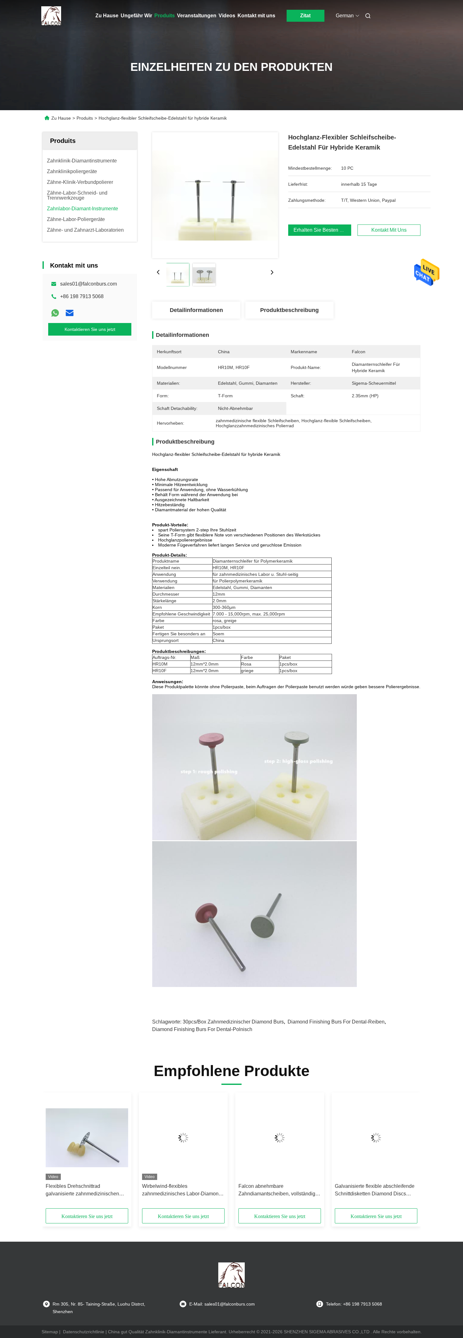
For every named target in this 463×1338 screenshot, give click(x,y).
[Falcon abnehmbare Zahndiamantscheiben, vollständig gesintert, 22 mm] (279, 1138)
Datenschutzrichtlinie (83, 1331)
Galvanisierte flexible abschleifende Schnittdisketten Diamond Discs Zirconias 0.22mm (374, 1190)
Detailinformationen (196, 310)
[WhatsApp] (55, 313)
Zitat (305, 15)
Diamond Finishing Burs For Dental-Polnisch (202, 1029)
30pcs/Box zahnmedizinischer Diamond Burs (233, 1021)
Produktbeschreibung (289, 310)
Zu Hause (106, 15)
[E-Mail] (70, 313)
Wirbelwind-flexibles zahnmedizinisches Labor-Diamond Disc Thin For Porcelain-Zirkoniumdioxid (181, 1190)
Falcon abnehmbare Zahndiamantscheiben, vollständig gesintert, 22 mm (276, 1190)
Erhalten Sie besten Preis (322, 230)
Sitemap (50, 1331)
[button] (54, 1152)
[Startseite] (51, 15)
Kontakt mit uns (256, 15)
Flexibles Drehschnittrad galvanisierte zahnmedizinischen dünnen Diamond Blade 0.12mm (82, 1190)
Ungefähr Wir (136, 15)
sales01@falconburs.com (88, 283)
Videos (227, 15)
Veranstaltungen (196, 15)
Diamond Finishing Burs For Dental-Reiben (336, 1021)
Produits (164, 15)
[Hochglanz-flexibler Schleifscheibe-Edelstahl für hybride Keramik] (215, 195)
